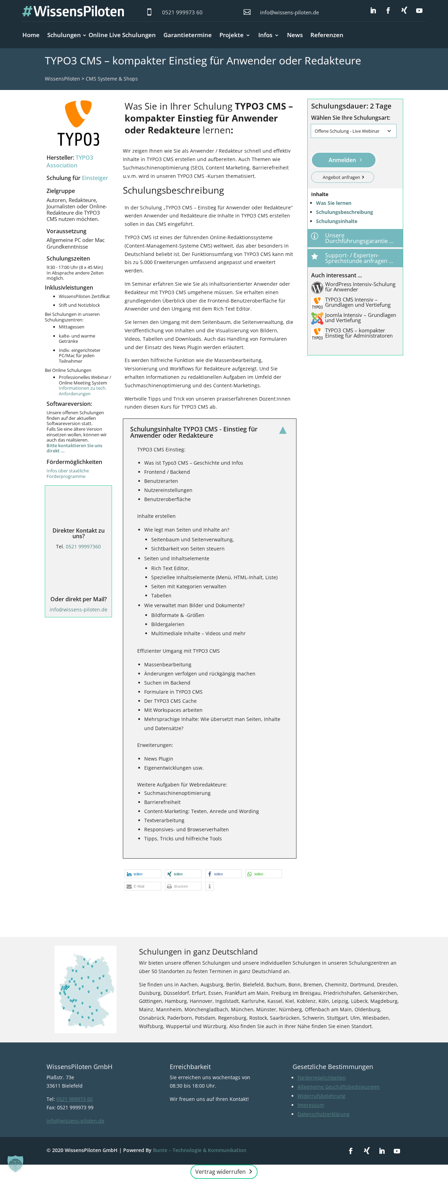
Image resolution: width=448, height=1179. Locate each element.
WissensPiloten (62, 78)
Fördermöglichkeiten (322, 1077)
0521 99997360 (83, 546)
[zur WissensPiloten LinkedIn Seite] (373, 11)
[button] (143, 873)
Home (31, 35)
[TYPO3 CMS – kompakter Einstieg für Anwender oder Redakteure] (78, 123)
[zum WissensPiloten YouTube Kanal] (419, 11)
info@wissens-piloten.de (289, 12)
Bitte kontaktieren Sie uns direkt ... (74, 448)
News (295, 35)
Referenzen (326, 35)
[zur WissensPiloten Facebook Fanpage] (388, 11)
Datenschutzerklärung (324, 1114)
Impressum (311, 1105)
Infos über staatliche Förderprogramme (68, 473)
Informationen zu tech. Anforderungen (82, 391)
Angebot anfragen (341, 177)
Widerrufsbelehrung (321, 1096)
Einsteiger (95, 178)
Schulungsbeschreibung (344, 212)
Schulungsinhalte (336, 221)
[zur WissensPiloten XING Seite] (404, 10)
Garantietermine (187, 35)
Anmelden (342, 160)
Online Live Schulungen (122, 35)
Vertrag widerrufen (220, 1171)
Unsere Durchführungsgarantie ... (359, 238)
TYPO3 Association (70, 161)
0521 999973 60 (182, 12)
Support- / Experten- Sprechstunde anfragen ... (359, 258)
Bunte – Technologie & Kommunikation (199, 1150)
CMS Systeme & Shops (112, 78)
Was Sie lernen (333, 203)
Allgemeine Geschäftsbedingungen (339, 1086)
